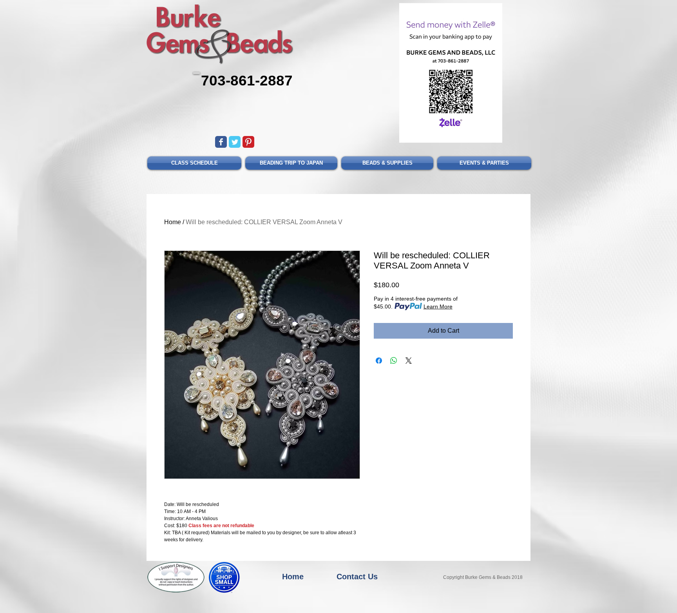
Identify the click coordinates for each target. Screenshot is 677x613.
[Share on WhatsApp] (393, 360)
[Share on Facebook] (379, 360)
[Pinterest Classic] (248, 142)
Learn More (438, 306)
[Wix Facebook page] (221, 142)
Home (172, 222)
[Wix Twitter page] (235, 142)
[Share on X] (408, 360)
